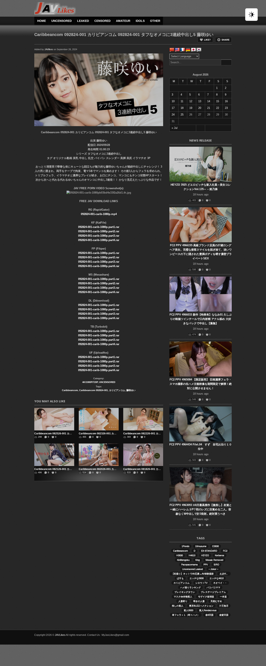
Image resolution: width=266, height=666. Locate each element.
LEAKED (83, 20)
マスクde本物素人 (183, 596)
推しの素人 (177, 605)
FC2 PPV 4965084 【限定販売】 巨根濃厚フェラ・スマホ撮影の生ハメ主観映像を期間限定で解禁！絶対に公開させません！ (201, 384)
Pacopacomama (189, 564)
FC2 (225, 550)
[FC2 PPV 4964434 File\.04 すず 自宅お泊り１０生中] (200, 424)
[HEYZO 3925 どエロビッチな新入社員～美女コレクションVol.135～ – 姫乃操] (200, 164)
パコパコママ (213, 587)
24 (173, 114)
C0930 (215, 546)
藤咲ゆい (130, 390)
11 (182, 101)
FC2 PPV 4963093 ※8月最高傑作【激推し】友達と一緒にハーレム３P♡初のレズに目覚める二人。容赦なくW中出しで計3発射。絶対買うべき (201, 509)
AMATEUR (123, 20)
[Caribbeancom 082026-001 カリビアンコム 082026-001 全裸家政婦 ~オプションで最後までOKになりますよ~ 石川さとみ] (98, 455)
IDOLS (140, 20)
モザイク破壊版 (206, 596)
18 (182, 107)
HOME (41, 20)
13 (199, 101)
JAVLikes (60, 635)
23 (226, 107)
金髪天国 (223, 615)
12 (190, 101)
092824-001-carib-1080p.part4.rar (98, 240)
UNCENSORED (61, 20)
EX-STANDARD (209, 550)
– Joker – (213, 569)
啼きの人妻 (199, 601)
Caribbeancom (70, 390)
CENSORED (102, 20)
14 (208, 101)
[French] (182, 50)
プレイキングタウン (184, 592)
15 (217, 101)
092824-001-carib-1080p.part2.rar (98, 231)
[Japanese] (193, 50)
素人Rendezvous (208, 610)
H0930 (179, 555)
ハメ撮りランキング (190, 587)
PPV (205, 564)
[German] (188, 50)
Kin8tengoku (183, 560)
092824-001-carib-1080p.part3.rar (98, 235)
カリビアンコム (117, 390)
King (197, 560)
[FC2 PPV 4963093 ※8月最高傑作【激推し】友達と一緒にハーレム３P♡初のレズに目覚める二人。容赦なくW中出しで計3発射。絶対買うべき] (200, 484)
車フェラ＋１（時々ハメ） (186, 615)
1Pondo (185, 546)
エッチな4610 (216, 578)
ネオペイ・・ (220, 583)
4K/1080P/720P (90, 382)
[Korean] (198, 50)
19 (190, 107)
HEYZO (205, 555)
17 (173, 107)
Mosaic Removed (214, 560)
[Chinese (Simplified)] (171, 50)
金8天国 (209, 615)
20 (199, 107)
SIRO (216, 564)
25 (182, 114)
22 (217, 107)
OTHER (155, 20)
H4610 (192, 555)
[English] (177, 50)
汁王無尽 (223, 605)
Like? (207, 40)
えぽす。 (224, 573)
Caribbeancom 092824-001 (93, 390)
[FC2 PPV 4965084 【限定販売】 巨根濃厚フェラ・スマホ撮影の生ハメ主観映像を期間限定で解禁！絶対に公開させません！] (200, 359)
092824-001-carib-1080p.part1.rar (98, 227)
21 (208, 107)
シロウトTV (201, 583)
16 (226, 101)
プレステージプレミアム (213, 592)
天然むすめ (216, 601)
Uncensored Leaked (192, 569)
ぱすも (180, 578)
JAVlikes (48, 49)
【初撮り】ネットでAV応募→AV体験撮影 (193, 573)
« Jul (174, 127)
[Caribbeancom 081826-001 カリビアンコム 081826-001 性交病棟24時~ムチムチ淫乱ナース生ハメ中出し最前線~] (143, 455)
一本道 (223, 596)
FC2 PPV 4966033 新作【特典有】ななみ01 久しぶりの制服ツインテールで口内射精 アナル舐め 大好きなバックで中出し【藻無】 (201, 319)
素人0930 (188, 610)
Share (225, 40)
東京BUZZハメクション (201, 605)
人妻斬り (182, 601)
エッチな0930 (197, 578)
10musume (200, 546)
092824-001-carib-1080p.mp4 (99, 214)
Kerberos (219, 555)
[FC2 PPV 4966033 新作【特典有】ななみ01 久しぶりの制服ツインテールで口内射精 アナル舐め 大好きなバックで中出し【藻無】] (200, 294)
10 (173, 101)
